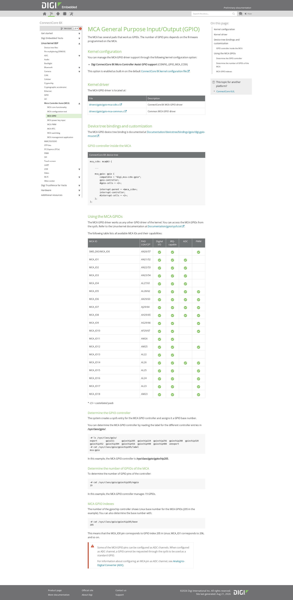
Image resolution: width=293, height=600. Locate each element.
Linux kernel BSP (49, 43)
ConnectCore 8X (51, 23)
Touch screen (50, 161)
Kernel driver (220, 34)
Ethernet (48, 91)
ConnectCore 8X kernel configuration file (164, 71)
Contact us (121, 590)
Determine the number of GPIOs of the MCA (232, 65)
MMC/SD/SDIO (50, 141)
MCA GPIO (51, 116)
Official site (87, 590)
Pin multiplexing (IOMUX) (54, 51)
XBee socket (49, 181)
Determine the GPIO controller (229, 58)
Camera (47, 71)
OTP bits (47, 145)
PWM (46, 153)
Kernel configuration (224, 29)
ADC (46, 55)
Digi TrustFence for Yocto (54, 185)
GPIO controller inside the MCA (229, 48)
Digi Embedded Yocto (52, 38)
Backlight (48, 63)
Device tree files (51, 47)
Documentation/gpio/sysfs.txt (164, 226)
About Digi (87, 594)
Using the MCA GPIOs (225, 53)
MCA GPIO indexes (224, 71)
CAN (46, 75)
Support (120, 594)
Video (46, 173)
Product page (55, 590)
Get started (47, 33)
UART (46, 165)
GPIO (46, 95)
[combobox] (214, 13)
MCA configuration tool (57, 111)
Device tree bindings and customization (227, 41)
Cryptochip (48, 83)
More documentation (59, 594)
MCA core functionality (57, 107)
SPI (45, 157)
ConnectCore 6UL (225, 91)
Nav (249, 13)
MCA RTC (51, 128)
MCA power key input (56, 120)
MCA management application (60, 137)
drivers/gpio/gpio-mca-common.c (106, 111)
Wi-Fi (46, 177)
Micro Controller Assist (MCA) (56, 103)
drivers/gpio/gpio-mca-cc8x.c (104, 104)
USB (46, 169)
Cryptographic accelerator (55, 87)
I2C (45, 99)
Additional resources (51, 195)
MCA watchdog (53, 133)
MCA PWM (51, 124)
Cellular (47, 79)
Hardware (46, 190)
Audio (46, 59)
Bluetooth (48, 67)
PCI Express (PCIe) (52, 149)
